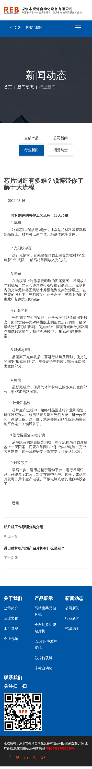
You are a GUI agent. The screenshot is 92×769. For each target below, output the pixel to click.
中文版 (15, 28)
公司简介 (11, 608)
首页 (8, 87)
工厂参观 (11, 629)
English (34, 28)
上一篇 (13, 536)
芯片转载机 (43, 658)
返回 (15, 503)
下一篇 (9, 558)
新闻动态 (25, 87)
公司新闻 (60, 138)
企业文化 (11, 618)
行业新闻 (31, 150)
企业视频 (11, 639)
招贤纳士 (60, 150)
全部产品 (31, 138)
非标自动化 (43, 668)
